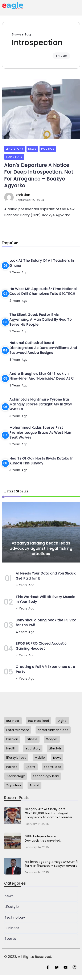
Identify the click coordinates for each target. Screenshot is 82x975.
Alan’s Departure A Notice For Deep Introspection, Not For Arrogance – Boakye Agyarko (38, 175)
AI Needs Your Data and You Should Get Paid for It (46, 576)
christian (23, 195)
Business (11, 927)
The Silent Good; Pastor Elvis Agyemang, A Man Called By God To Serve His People (40, 319)
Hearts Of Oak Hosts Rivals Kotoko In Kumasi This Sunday (41, 461)
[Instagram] (74, 967)
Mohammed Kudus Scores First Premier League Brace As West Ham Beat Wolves (40, 432)
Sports (10, 938)
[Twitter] (56, 967)
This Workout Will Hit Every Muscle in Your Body (45, 599)
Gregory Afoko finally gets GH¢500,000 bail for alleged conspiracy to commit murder (49, 813)
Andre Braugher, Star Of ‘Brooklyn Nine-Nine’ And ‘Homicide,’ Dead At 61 (42, 376)
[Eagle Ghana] (12, 5)
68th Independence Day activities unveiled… (43, 838)
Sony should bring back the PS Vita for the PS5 (46, 622)
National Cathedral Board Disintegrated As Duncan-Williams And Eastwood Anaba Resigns (43, 347)
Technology (14, 917)
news (8, 896)
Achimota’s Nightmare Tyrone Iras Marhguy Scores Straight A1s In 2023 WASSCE (40, 404)
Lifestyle (11, 906)
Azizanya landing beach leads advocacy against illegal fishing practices (41, 548)
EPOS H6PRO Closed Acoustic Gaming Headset (41, 646)
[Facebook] (47, 967)
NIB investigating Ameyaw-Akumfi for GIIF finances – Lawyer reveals (51, 864)
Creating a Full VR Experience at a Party (45, 669)
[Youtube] (65, 967)
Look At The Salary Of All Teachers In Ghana (41, 263)
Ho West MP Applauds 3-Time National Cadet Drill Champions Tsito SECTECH (43, 291)
